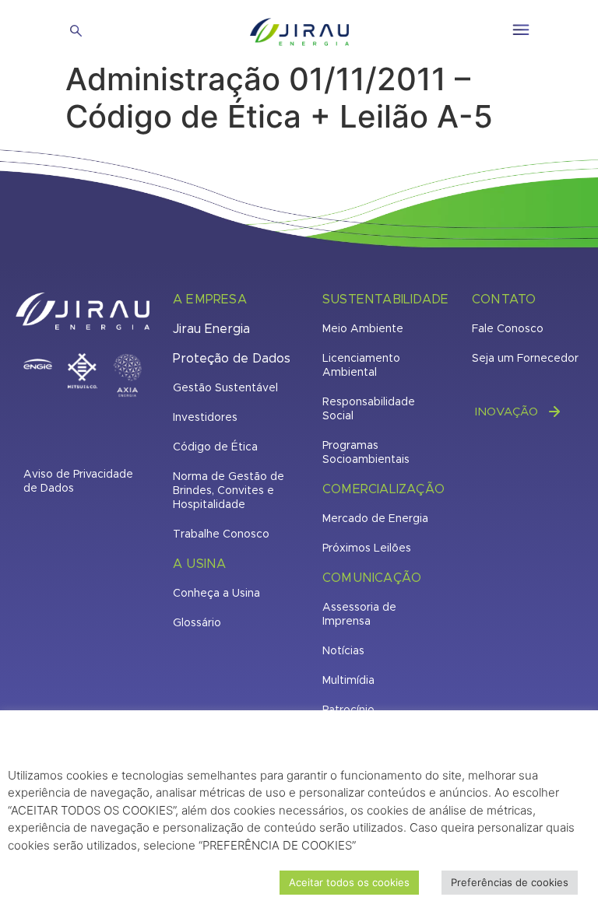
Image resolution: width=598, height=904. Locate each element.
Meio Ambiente (362, 329)
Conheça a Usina (216, 593)
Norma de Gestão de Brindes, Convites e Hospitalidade (228, 490)
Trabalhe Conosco (221, 534)
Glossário (197, 623)
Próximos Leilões (366, 548)
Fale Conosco (507, 329)
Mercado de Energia (375, 518)
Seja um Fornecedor (525, 358)
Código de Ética (215, 447)
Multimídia (348, 680)
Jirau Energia (211, 329)
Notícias (343, 651)
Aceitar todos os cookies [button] (349, 882)
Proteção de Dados (231, 358)
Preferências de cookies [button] (509, 882)
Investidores (205, 417)
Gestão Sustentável (225, 388)
